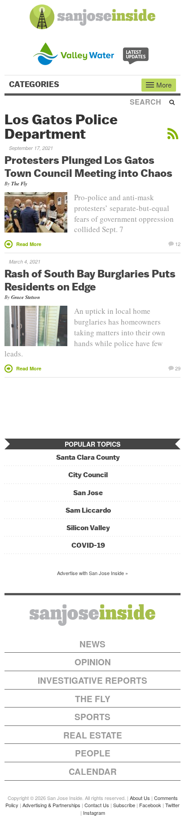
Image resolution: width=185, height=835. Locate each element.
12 (178, 243)
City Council (88, 474)
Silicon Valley (88, 527)
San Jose (88, 492)
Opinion (93, 662)
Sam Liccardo (88, 510)
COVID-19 (88, 545)
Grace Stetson (25, 297)
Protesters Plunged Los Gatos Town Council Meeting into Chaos (88, 166)
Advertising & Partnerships (51, 805)
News (92, 644)
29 (178, 368)
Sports (92, 717)
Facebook (150, 805)
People (92, 753)
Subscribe (124, 805)
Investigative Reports (92, 680)
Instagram (94, 812)
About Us (140, 797)
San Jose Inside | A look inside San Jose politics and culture (92, 615)
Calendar (93, 771)
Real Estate (92, 735)
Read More (28, 244)
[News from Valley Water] (92, 53)
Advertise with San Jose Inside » (92, 572)
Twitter (172, 805)
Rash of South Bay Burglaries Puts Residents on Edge (90, 280)
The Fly (19, 183)
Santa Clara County (88, 457)
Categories (35, 84)
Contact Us (96, 805)
